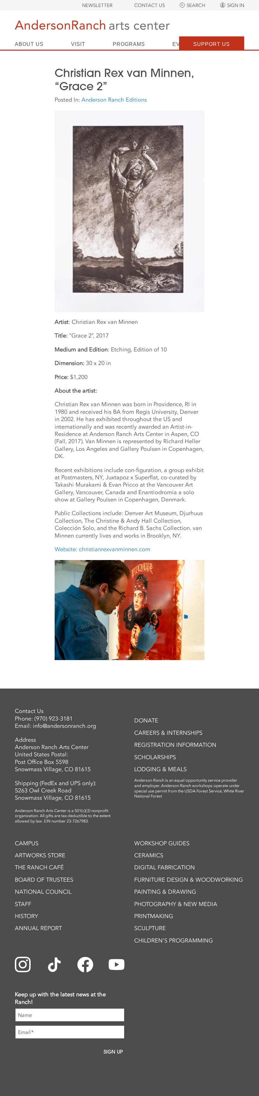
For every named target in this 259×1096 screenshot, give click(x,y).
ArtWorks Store (40, 855)
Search (196, 5)
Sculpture (150, 928)
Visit (78, 44)
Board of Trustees (44, 879)
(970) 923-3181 (53, 718)
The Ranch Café (39, 867)
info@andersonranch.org (64, 725)
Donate (146, 720)
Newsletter (97, 5)
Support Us (211, 44)
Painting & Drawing (165, 891)
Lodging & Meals (160, 769)
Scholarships (155, 757)
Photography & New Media (175, 904)
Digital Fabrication (164, 867)
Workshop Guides (162, 843)
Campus (27, 843)
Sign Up (113, 1052)
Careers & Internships (168, 732)
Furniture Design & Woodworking (188, 879)
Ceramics (148, 855)
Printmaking (153, 916)
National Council (43, 891)
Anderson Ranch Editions (114, 99)
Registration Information (175, 744)
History (26, 916)
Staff (23, 904)
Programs (129, 44)
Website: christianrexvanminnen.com (102, 549)
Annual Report (38, 928)
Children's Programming (173, 940)
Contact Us (149, 5)
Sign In (235, 5)
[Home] (92, 26)
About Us (29, 44)
